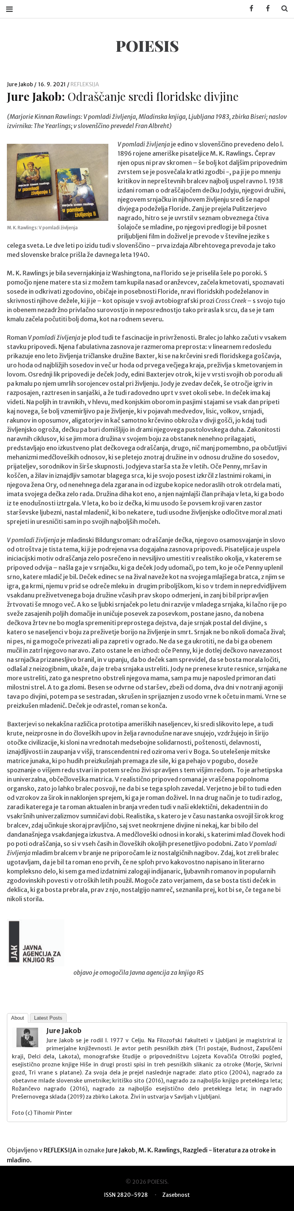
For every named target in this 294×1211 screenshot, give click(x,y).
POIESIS (147, 45)
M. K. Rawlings (159, 1150)
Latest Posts (48, 1018)
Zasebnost (176, 1194)
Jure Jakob (20, 84)
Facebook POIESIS (265, 8)
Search (281, 8)
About (17, 1018)
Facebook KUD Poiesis (248, 8)
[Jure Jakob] (27, 1046)
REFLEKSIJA (84, 84)
